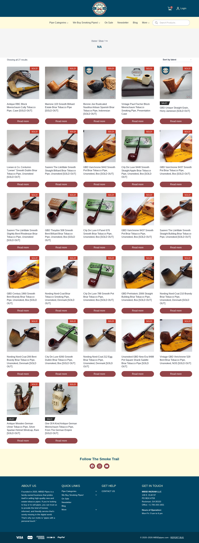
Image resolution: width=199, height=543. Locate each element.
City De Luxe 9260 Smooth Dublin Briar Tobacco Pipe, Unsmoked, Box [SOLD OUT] (60, 360)
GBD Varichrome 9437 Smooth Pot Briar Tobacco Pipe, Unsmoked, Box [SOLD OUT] (176, 170)
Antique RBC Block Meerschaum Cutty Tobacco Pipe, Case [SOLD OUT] (21, 107)
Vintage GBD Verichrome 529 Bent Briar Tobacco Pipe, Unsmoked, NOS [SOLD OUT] (175, 360)
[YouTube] (106, 466)
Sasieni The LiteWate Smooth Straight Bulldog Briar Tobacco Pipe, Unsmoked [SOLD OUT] (175, 233)
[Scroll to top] (192, 382)
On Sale (109, 22)
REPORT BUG (177, 537)
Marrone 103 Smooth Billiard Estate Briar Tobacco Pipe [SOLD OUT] (60, 107)
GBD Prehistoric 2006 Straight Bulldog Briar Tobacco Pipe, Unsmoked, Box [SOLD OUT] (137, 296)
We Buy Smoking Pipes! (73, 495)
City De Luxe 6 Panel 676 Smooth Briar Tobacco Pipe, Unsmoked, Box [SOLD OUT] (98, 233)
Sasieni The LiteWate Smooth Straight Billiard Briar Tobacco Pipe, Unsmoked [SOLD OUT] (60, 170)
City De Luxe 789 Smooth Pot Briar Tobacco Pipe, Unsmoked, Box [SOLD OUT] (98, 296)
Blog (135, 22)
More (64, 509)
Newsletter (122, 22)
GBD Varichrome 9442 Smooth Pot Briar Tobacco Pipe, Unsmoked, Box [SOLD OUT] (99, 170)
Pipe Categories (69, 491)
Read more (23, 121)
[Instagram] (99, 466)
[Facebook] (92, 466)
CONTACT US (108, 491)
